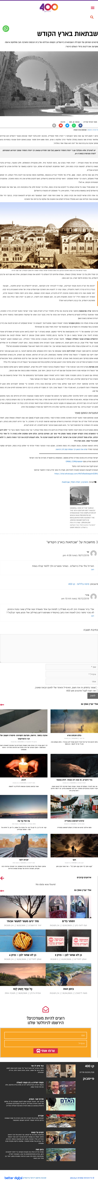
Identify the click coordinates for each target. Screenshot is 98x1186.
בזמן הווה (68, 989)
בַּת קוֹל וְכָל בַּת (24, 821)
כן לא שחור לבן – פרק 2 (68, 955)
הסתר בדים (68, 921)
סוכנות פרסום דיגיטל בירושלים (34, 1178)
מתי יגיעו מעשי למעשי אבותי (23, 921)
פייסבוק (88, 1078)
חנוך (74, 860)
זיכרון (24, 780)
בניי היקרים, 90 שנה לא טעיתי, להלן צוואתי (74, 780)
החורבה (84, 482)
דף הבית (95, 130)
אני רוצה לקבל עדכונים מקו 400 (81, 690)
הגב (92, 569)
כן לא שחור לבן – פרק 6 (22, 955)
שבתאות (66, 482)
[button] (92, 17)
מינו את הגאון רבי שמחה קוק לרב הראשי (71, 449)
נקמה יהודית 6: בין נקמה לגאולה (30, 1082)
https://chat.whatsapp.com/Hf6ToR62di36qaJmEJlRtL (76, 474)
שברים (41, 1115)
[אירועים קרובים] (2, 878)
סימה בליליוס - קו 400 (78, 584)
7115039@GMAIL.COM (74, 461)
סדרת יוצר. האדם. (36, 1099)
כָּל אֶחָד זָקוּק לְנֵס (22, 989)
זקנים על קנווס (37, 1132)
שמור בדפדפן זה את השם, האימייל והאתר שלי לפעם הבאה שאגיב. (64, 687)
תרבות (63, 122)
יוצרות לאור (23, 860)
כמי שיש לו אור (37, 1066)
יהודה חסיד (75, 482)
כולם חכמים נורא (74, 735)
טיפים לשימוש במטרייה (74, 821)
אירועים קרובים (84, 877)
